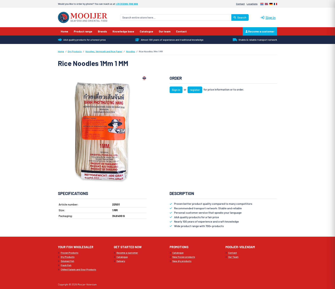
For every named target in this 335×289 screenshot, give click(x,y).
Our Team (233, 256)
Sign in (271, 17)
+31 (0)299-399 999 (127, 3)
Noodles (130, 51)
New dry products (181, 261)
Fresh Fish (66, 265)
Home (61, 51)
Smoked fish (67, 261)
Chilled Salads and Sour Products (78, 269)
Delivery (121, 261)
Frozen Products (69, 252)
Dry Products (75, 51)
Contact (240, 3)
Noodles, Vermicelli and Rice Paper (103, 51)
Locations (252, 3)
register (195, 89)
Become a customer (261, 31)
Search (241, 17)
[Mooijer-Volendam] (82, 17)
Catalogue (122, 256)
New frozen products (183, 256)
